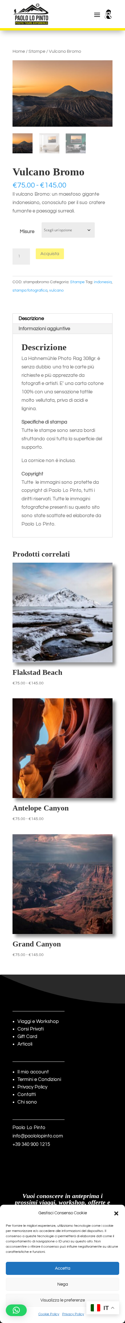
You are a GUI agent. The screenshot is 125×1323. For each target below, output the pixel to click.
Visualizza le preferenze (62, 1300)
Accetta (62, 1268)
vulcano (56, 290)
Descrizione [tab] (31, 318)
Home (18, 51)
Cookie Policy (48, 1314)
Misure (27, 231)
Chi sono (27, 1102)
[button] (116, 1213)
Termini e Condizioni (39, 1079)
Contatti (26, 1094)
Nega (62, 1284)
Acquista (49, 253)
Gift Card (27, 1036)
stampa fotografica (29, 290)
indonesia (103, 282)
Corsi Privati (30, 1029)
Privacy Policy (73, 1314)
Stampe (36, 51)
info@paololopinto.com (37, 1136)
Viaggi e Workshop (38, 1021)
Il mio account (33, 1072)
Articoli (24, 1044)
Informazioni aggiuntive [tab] (44, 328)
